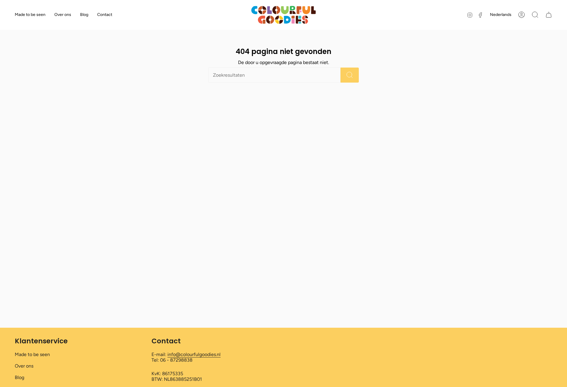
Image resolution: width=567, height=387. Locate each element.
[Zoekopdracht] (349, 75)
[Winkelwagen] (548, 15)
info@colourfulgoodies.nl (194, 354)
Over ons (24, 366)
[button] (535, 15)
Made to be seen (32, 354)
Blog (19, 377)
